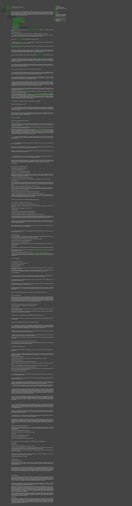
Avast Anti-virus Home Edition (19, 18)
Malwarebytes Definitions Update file (20, 22)
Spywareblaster (17, 24)
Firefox (29, 29)
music (8, 9)
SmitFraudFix (16, 26)
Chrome (32, 29)
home (8, 6)
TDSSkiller (16, 28)
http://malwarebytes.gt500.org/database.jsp (40, 252)
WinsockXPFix (16, 25)
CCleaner (16, 23)
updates (7, 10)
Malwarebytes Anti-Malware (19, 21)
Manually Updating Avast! (16, 122)
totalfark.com (57, 13)
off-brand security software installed (33, 93)
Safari (38, 29)
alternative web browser (23, 42)
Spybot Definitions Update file (19, 20)
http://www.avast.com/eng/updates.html (42, 130)
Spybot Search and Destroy (19, 19)
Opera (35, 29)
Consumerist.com (58, 17)
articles (8, 7)
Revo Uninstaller (17, 27)
